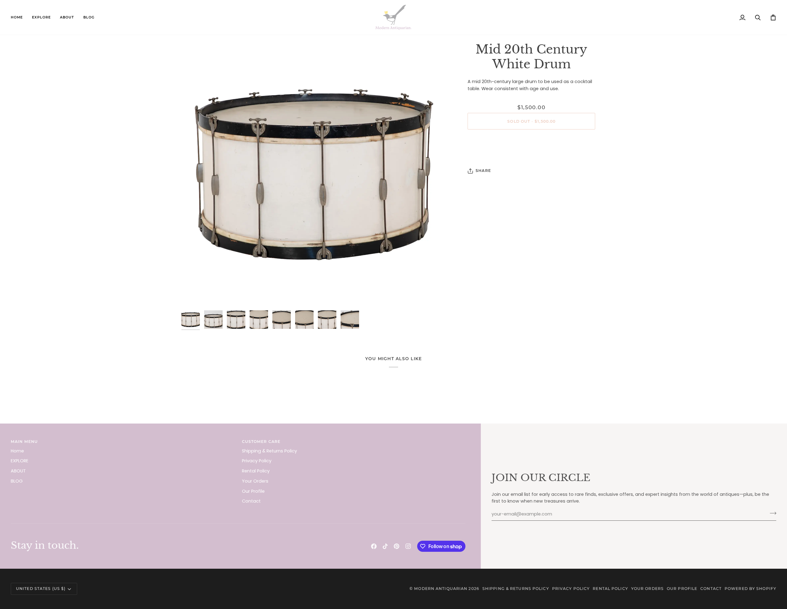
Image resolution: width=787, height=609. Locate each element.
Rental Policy (256, 471)
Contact (251, 501)
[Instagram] (408, 546)
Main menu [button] (24, 441)
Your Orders (255, 481)
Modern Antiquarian (440, 588)
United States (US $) (40, 588)
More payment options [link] (531, 158)
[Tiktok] (385, 546)
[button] (41, 17)
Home (17, 451)
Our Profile (253, 491)
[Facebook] (374, 546)
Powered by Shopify (750, 588)
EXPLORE (19, 461)
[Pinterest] (396, 546)
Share (483, 170)
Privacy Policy (256, 461)
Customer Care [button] (261, 441)
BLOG (17, 481)
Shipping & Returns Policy (269, 451)
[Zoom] (314, 175)
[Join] (771, 513)
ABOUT (18, 471)
